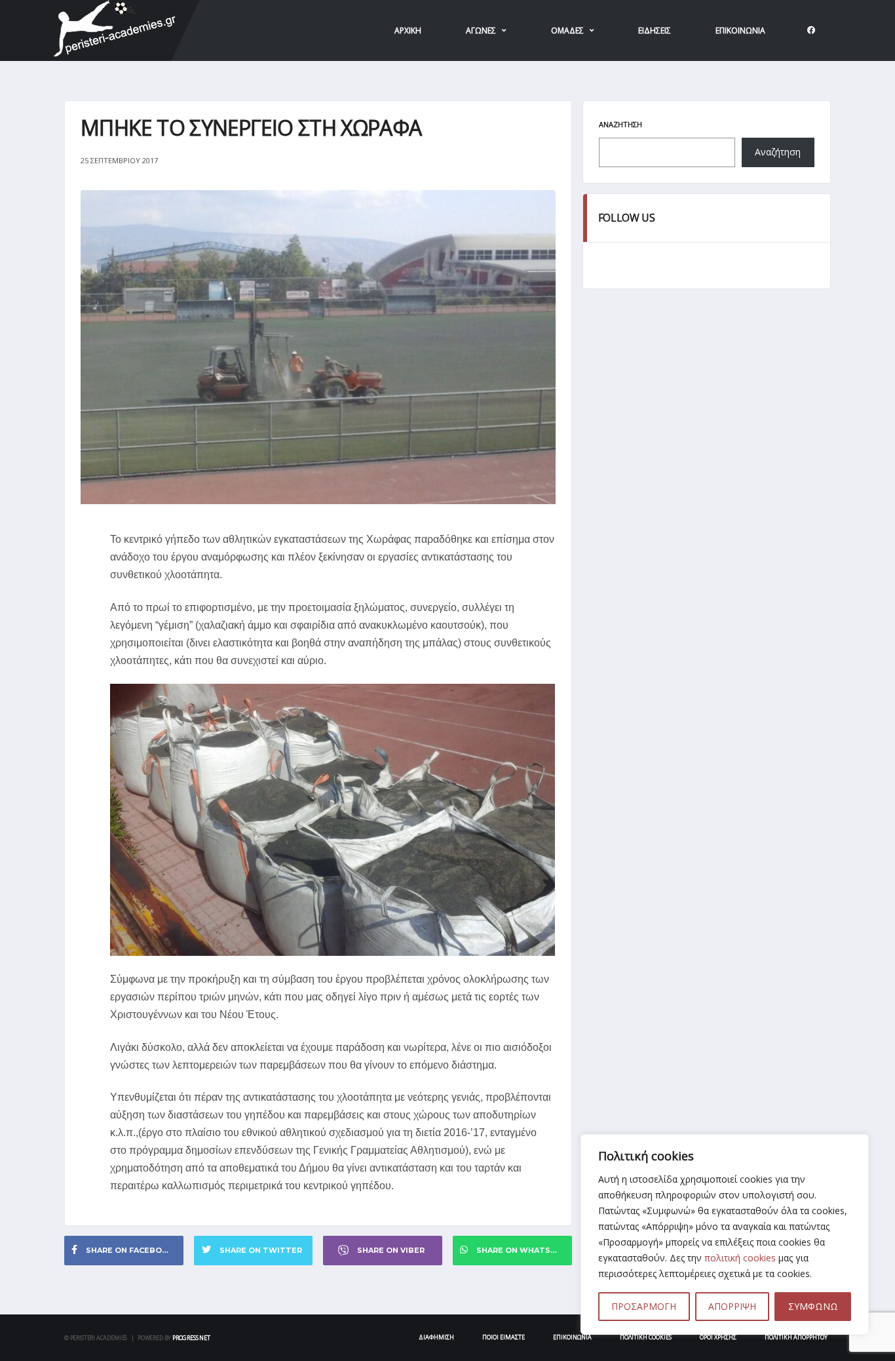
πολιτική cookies (740, 1258)
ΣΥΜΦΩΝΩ (813, 1306)
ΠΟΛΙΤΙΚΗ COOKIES (646, 1337)
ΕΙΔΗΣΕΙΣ (654, 30)
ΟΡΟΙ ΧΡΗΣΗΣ (718, 1337)
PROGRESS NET (191, 1337)
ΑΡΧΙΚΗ (407, 30)
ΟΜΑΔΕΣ (567, 30)
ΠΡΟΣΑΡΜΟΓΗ (643, 1306)
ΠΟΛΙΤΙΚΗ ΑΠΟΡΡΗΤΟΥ (796, 1337)
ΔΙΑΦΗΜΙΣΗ (436, 1337)
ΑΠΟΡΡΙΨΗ (732, 1306)
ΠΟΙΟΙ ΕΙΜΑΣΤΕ (503, 1337)
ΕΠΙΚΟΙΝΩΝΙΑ (740, 30)
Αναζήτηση (620, 124)
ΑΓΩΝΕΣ (481, 30)
